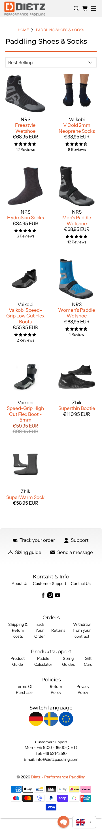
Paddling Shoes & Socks (60, 30)
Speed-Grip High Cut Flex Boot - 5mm (25, 414)
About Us (20, 583)
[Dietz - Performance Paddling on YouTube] (57, 596)
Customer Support (49, 583)
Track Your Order (39, 630)
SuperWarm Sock (25, 497)
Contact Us (81, 583)
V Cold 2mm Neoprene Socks (77, 128)
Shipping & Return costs (18, 630)
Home (23, 30)
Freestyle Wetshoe (25, 128)
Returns (58, 630)
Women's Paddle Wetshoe (76, 313)
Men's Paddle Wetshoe (76, 220)
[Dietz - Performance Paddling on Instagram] (50, 596)
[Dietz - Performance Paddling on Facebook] (43, 596)
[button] (63, 822)
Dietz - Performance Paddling (58, 777)
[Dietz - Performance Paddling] (36, 8)
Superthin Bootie (76, 408)
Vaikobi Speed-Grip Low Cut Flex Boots (25, 316)
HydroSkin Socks (25, 217)
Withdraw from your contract (82, 630)
